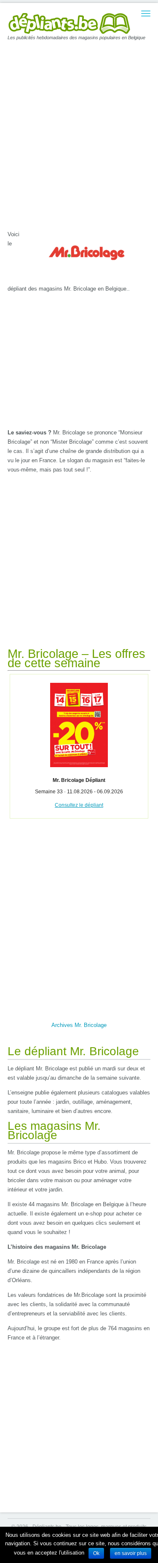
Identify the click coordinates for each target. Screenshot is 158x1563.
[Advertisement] (79, 136)
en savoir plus (131, 1553)
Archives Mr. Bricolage (79, 1025)
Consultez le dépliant (79, 805)
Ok (96, 1553)
